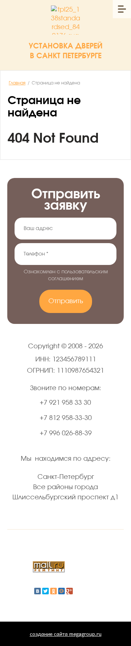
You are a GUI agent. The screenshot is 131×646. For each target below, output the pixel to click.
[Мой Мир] (61, 591)
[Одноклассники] (53, 591)
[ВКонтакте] (37, 591)
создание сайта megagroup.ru (66, 634)
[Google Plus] (69, 591)
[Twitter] (45, 591)
